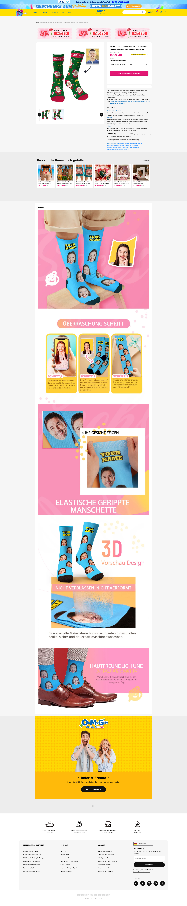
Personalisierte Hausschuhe (120, 147)
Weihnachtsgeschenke (104, 864)
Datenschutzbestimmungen (31, 864)
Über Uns (64, 845)
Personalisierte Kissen (120, 149)
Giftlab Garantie (65, 864)
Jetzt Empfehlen (92, 789)
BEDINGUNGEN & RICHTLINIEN (34, 845)
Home (37, 22)
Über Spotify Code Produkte (31, 871)
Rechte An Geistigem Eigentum (69, 868)
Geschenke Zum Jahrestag (106, 854)
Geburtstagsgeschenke (105, 851)
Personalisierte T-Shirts (122, 145)
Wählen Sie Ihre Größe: (118, 60)
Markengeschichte (65, 871)
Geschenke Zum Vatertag (105, 871)
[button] (39, 115)
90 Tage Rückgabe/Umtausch (32, 854)
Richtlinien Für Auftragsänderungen (34, 858)
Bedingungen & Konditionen (31, 861)
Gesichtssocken (123, 143)
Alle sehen (146, 160)
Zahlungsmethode (28, 868)
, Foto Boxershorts (133, 143)
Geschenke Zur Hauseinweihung (107, 861)
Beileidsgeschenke (103, 858)
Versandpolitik (64, 854)
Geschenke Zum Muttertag (105, 868)
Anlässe (101, 845)
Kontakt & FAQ (64, 858)
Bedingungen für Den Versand (69, 861)
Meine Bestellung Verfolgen (31, 851)
